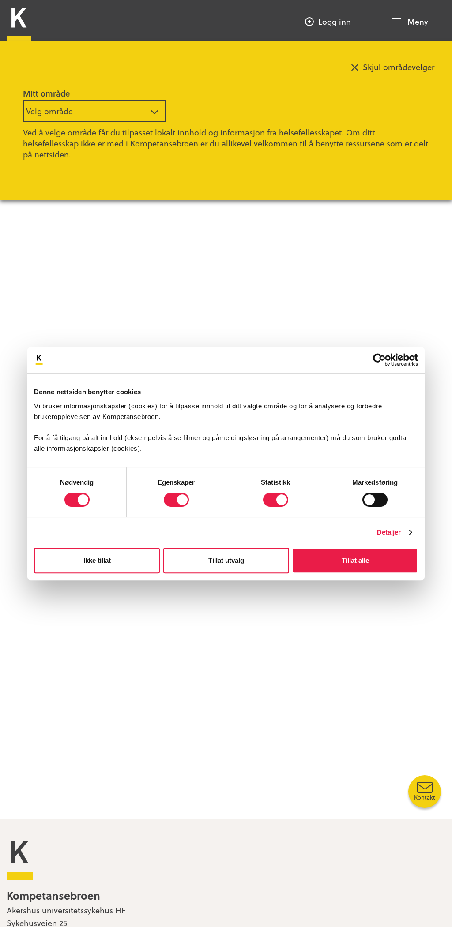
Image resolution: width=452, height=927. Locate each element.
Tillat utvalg (226, 560)
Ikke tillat (97, 560)
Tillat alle (355, 560)
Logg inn (334, 21)
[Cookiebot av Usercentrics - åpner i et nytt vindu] (379, 359)
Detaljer (389, 532)
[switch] (176, 500)
